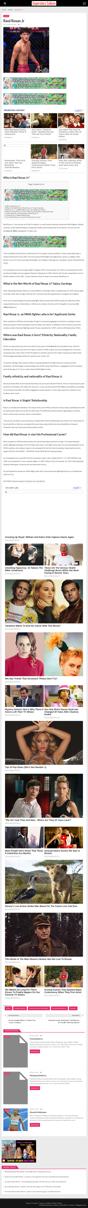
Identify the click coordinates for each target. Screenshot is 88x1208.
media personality (20, 1008)
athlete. (8, 1008)
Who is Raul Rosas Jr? (12, 206)
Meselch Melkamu (38, 1112)
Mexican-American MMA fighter (38, 1008)
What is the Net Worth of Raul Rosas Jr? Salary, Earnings (24, 208)
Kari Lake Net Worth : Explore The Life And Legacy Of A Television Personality (33, 1187)
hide (42, 184)
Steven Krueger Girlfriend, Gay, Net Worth (28, 481)
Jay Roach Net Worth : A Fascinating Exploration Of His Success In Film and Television (35, 1182)
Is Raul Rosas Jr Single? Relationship (17, 215)
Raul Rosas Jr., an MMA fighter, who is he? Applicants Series (25, 210)
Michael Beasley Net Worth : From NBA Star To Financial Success (28, 1172)
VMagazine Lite (80, 1205)
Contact (35, 1203)
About (28, 1203)
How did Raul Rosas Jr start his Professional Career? (23, 217)
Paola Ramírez (36, 1039)
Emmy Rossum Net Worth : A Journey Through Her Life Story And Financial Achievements (37, 1177)
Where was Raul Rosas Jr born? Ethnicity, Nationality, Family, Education (29, 212)
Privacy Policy (57, 1203)
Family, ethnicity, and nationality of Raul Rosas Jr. (21, 213)
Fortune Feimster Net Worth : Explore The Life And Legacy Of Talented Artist (32, 1192)
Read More (35, 1051)
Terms (41, 1203)
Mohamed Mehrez (38, 1075)
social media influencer (59, 1008)
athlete (6, 16)
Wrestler (73, 1008)
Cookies (48, 1203)
